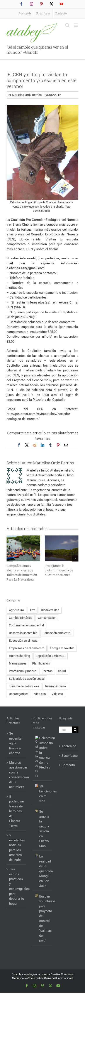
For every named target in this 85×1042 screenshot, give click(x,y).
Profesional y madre (22, 671)
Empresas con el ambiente (26, 648)
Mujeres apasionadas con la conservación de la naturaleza (16, 775)
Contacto (68, 765)
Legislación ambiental (50, 656)
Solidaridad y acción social (26, 678)
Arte (32, 610)
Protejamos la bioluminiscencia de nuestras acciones (59, 570)
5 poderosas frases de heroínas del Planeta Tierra (16, 811)
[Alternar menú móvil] (76, 25)
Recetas (47, 671)
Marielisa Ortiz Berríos (27, 95)
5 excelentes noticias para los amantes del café (16, 847)
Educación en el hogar (24, 640)
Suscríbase (68, 756)
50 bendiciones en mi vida (44, 793)
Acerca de (68, 746)
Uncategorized (19, 694)
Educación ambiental (57, 633)
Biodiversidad (50, 610)
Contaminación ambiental (26, 625)
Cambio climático (20, 617)
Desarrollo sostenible (23, 633)
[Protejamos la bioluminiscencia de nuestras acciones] (61, 537)
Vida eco (40, 694)
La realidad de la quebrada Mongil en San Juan (44, 871)
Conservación (47, 617)
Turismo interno (55, 686)
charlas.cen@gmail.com (26, 268)
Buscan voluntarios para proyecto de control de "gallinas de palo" (44, 918)
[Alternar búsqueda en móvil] (67, 25)
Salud (62, 671)
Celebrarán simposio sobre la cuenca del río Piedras (44, 752)
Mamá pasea (18, 663)
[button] (10, 558)
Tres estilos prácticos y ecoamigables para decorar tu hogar (16, 886)
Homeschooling (19, 656)
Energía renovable (62, 648)
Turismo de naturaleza (24, 686)
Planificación (41, 663)
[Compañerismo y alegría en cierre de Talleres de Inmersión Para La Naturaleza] (23, 537)
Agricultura (16, 610)
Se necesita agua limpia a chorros (15, 743)
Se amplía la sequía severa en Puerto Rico (44, 829)
